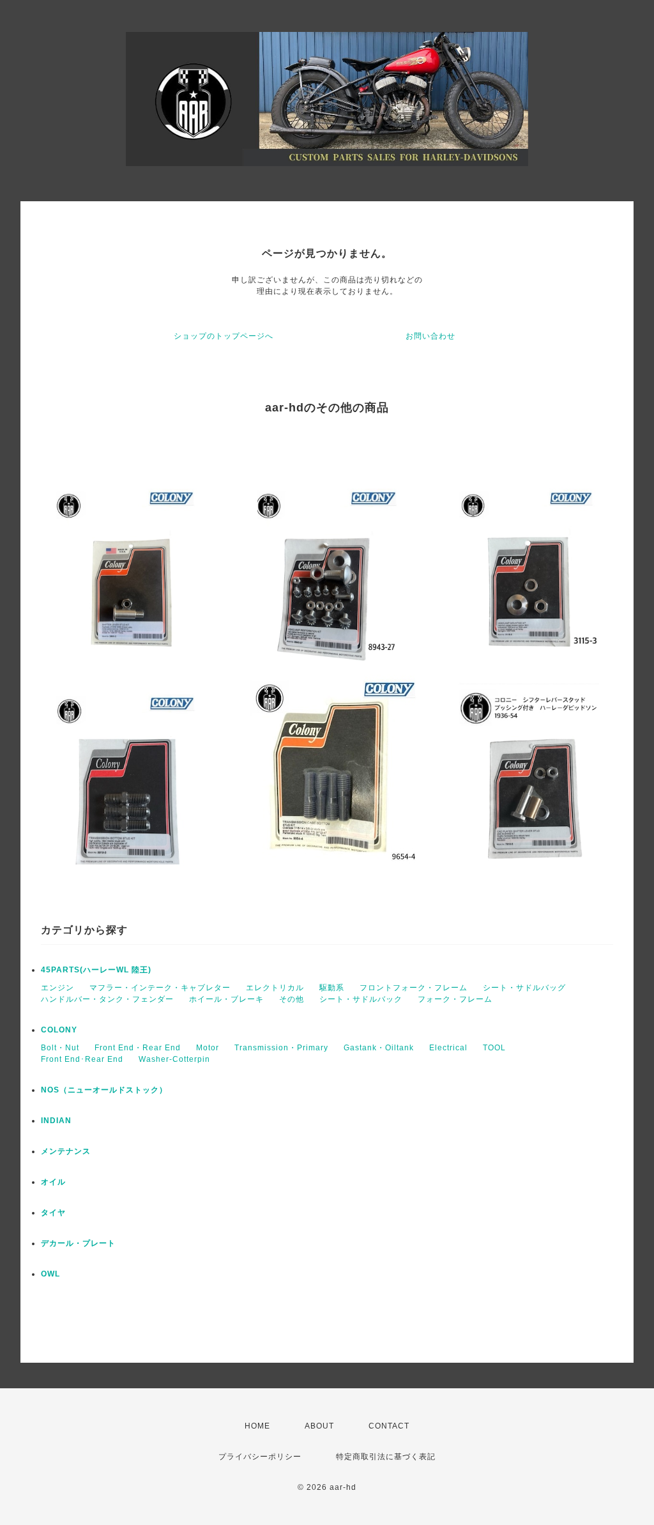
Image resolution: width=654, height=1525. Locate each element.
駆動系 (331, 987)
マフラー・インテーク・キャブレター (160, 987)
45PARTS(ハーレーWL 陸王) (96, 969)
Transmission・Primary (281, 1047)
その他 (291, 999)
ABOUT (319, 1426)
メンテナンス (66, 1151)
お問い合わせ (430, 336)
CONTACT (389, 1426)
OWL (50, 1273)
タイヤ (53, 1212)
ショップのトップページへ (223, 336)
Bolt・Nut (60, 1047)
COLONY (59, 1029)
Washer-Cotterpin (174, 1059)
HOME (257, 1426)
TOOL (494, 1047)
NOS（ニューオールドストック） (104, 1089)
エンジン (57, 987)
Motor (207, 1047)
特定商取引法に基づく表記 (386, 1456)
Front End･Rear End (82, 1059)
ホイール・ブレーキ (226, 999)
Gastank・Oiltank (379, 1047)
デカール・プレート (78, 1243)
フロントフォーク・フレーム (414, 987)
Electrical (448, 1047)
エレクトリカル (275, 987)
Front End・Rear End (138, 1047)
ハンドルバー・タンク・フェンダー (107, 999)
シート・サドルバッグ (524, 987)
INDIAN (56, 1120)
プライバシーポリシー (259, 1456)
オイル (53, 1181)
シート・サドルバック (360, 999)
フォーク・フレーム (455, 999)
